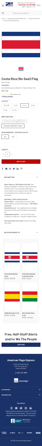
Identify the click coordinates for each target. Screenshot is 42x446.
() (39, 5)
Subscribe (21, 345)
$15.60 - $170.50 (27, 317)
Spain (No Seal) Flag (11, 313)
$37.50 (5, 91)
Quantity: (5, 149)
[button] (21, 177)
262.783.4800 (30, 5)
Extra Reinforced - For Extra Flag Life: (15, 132)
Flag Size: (5, 101)
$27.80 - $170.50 (9, 315)
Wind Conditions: (7, 117)
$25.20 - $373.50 (9, 278)
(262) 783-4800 (22, 373)
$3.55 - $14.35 (26, 278)
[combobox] (21, 13)
